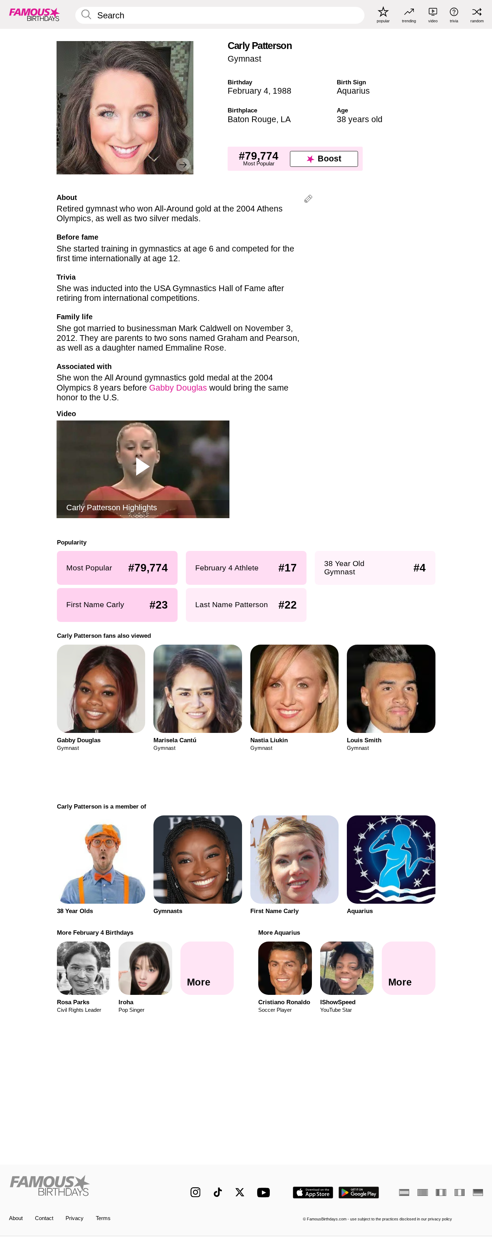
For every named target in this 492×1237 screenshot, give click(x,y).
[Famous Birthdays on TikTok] (218, 1192)
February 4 (248, 90)
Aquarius (353, 90)
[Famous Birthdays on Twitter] (240, 1192)
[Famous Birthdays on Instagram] (196, 1192)
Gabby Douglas (179, 387)
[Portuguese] (422, 1192)
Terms (103, 1218)
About (16, 1218)
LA (286, 119)
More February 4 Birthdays (95, 932)
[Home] (86, 1187)
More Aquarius (279, 932)
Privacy (75, 1218)
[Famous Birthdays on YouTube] (265, 1192)
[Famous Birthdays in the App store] (313, 1192)
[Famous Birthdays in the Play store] (359, 1192)
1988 (282, 90)
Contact (44, 1218)
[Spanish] (404, 1192)
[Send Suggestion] (308, 199)
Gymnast (244, 58)
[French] (441, 1192)
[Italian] (460, 1192)
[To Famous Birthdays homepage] (34, 14)
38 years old (360, 119)
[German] (478, 1192)
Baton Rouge (252, 119)
